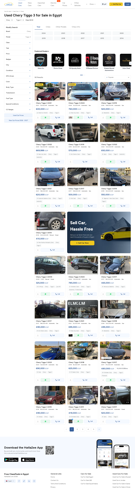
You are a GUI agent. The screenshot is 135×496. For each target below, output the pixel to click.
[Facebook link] (19, 481)
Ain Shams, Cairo (75, 154)
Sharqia (40, 416)
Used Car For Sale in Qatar (121, 484)
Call (58, 117)
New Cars (30, 4)
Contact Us (54, 480)
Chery (51, 113)
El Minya (40, 286)
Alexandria (106, 113)
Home (53, 477)
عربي (105, 4)
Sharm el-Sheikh (43, 113)
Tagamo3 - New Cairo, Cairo (111, 198)
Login (128, 4)
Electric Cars (55, 4)
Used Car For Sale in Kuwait (122, 477)
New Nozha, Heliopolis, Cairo (46, 242)
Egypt (10, 481)
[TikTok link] (24, 481)
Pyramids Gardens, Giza (44, 198)
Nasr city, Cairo (75, 113)
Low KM (58, 286)
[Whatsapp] (45, 117)
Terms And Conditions (58, 484)
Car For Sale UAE (86, 480)
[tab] (39, 27)
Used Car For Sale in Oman (121, 487)
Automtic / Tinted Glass (75, 289)
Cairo (105, 154)
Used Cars (20, 4)
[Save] (63, 84)
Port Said (73, 198)
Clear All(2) (29, 20)
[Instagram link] (34, 481)
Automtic (39, 157)
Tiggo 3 (57, 113)
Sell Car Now (83, 243)
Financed (104, 375)
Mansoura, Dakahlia (109, 286)
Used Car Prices (18, 115)
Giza (39, 372)
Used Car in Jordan (119, 480)
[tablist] (83, 27)
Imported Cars (41, 4)
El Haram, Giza (75, 372)
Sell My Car (117, 4)
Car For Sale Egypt (87, 477)
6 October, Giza (108, 372)
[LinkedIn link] (29, 481)
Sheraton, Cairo (75, 286)
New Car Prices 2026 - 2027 (18, 120)
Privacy (53, 487)
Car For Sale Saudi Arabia (89, 484)
